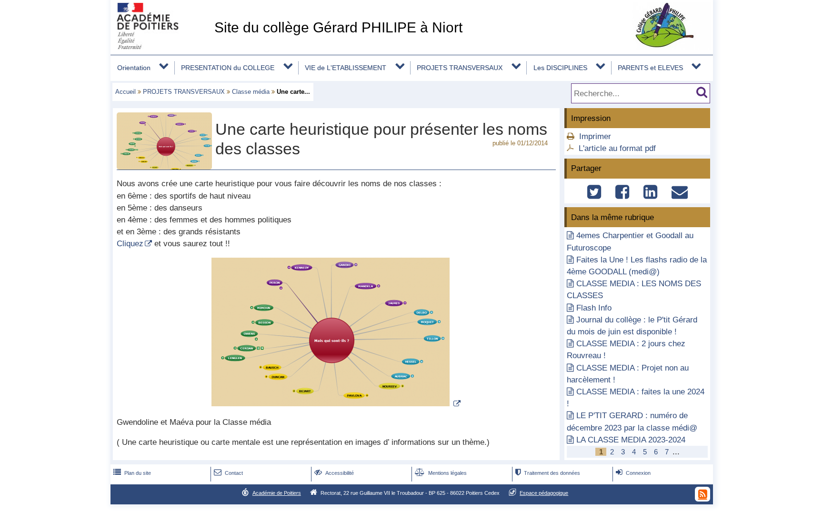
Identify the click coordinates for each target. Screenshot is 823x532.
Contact (228, 473)
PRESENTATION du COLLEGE (227, 67)
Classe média (251, 91)
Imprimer (595, 136)
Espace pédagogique (544, 493)
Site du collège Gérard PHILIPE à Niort (338, 27)
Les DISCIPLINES (560, 67)
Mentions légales (441, 473)
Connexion (633, 473)
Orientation (134, 67)
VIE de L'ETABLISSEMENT (345, 67)
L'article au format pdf (617, 148)
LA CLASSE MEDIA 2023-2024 (630, 439)
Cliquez (130, 243)
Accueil (125, 91)
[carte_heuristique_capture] (336, 403)
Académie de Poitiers (276, 493)
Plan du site (132, 473)
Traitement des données (547, 473)
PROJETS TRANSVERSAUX (459, 67)
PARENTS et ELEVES (650, 67)
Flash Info (594, 307)
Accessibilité (334, 473)
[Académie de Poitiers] (160, 46)
